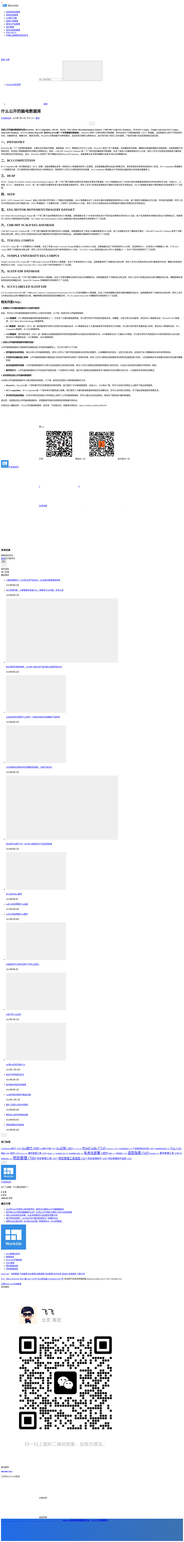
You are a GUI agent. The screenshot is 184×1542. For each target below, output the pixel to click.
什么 (175, 1148)
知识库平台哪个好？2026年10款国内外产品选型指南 (29, 844)
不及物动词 (6, 118)
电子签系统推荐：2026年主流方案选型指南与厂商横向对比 (32, 1218)
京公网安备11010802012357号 (32, 1279)
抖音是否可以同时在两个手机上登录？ (23, 964)
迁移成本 (121, 1153)
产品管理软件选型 (162, 1149)
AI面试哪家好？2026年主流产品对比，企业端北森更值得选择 (33, 580)
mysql (78, 1149)
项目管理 (24, 1158)
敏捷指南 (10, 1257)
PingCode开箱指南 (14, 1260)
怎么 (24, 1153)
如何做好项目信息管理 (16, 1085)
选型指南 (138, 1153)
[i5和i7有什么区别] (36, 1009)
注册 (8, 60)
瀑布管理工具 (37, 1153)
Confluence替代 (11, 1148)
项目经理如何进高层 (15, 1125)
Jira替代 (31, 1148)
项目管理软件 (97, 1158)
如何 (15, 1153)
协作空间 (57, 1274)
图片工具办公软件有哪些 (17, 1105)
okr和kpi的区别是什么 (15, 1065)
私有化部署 (96, 1153)
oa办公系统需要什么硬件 (17, 914)
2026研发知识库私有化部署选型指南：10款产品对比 (29, 767)
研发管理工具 (62, 1153)
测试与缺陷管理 (13, 30)
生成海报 (43, 506)
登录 (3, 60)
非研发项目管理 (13, 12)
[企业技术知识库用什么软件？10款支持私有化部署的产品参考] (36, 712)
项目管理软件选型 (120, 1158)
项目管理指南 (12, 1269)
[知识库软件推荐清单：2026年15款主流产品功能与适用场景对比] (62, 662)
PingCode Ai (11, 32)
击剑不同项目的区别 (15, 1075)
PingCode (94, 1148)
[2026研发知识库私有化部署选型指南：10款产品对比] (36, 762)
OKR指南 (10, 1263)
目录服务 (72, 1274)
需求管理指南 (12, 1266)
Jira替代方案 (11, 18)
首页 (13, 85)
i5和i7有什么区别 (13, 1014)
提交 (3, 561)
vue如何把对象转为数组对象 (18, 1095)
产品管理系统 (125, 1149)
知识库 (51, 1153)
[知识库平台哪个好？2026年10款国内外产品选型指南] (62, 839)
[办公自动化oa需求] (36, 889)
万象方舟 (81, 1274)
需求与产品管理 (13, 24)
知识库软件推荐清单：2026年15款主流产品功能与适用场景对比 (34, 667)
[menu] (2, 2)
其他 (38, 118)
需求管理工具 (170, 1153)
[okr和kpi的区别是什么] (36, 1060)
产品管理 (23, 1274)
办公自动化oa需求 (14, 894)
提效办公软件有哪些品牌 (17, 1115)
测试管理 (49, 1274)
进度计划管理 (12, 21)
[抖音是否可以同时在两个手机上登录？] (36, 959)
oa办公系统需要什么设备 (17, 904)
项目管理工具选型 (72, 1158)
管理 (112, 1153)
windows (112, 1149)
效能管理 (40, 1274)
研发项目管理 (12, 15)
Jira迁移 (64, 1148)
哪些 (5, 1153)
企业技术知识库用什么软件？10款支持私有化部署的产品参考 (33, 717)
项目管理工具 (47, 1158)
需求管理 (154, 1153)
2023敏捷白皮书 (13, 1254)
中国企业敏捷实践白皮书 (17, 35)
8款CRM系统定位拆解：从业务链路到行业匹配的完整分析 (32, 1215)
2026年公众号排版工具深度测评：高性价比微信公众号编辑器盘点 (35, 1209)
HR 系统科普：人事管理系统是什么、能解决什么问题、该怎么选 (34, 590)
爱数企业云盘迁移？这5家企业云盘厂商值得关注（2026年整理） (34, 1221)
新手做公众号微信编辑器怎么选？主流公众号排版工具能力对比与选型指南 (39, 1212)
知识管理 (10, 27)
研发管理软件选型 (76, 1153)
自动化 (65, 1274)
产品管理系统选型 (143, 1149)
